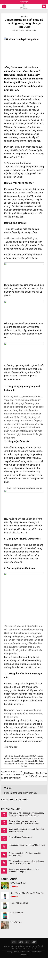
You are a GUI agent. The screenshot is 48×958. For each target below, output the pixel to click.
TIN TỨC (24, 16)
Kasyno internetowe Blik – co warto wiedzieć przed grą (24, 870)
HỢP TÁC (25, 948)
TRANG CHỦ (9, 946)
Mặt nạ (17, 525)
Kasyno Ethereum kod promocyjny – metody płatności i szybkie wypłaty (24, 822)
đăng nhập (17, 793)
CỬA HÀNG (19, 946)
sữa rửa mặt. (16, 562)
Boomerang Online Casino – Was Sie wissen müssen (25, 854)
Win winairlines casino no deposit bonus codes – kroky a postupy (26, 862)
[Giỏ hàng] (44, 7)
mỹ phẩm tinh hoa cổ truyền (17, 763)
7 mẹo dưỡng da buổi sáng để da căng (23, 758)
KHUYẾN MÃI (38, 946)
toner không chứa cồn (15, 660)
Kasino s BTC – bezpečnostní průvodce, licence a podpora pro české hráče (26, 814)
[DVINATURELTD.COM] (24, 6)
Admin (34, 30)
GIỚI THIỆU (16, 948)
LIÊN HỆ (34, 948)
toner (21, 424)
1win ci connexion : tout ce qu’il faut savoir (27, 845)
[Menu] (4, 7)
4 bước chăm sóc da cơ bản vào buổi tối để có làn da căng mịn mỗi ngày (12, 775)
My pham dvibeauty (24, 761)
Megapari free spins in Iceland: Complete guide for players (26, 830)
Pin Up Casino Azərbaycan (20, 837)
